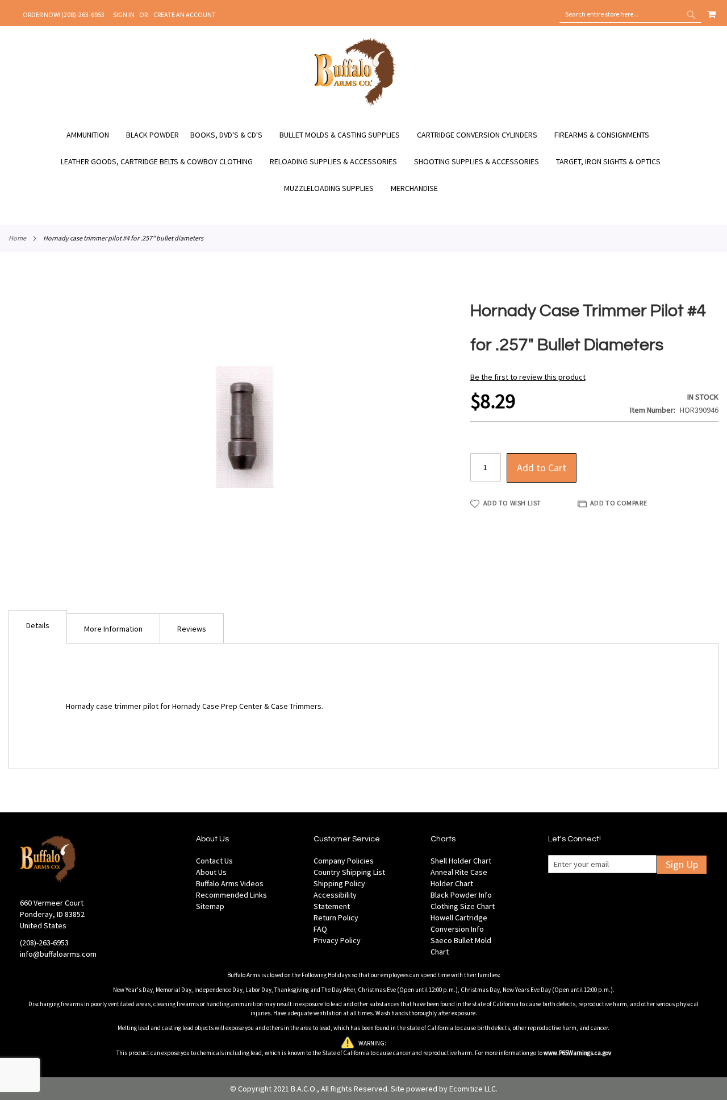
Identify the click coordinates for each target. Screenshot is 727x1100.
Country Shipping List (349, 872)
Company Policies (344, 861)
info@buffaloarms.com (58, 954)
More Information (113, 629)
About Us (211, 872)
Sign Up (682, 864)
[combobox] (630, 14)
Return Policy (336, 917)
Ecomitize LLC (472, 1089)
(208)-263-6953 (44, 942)
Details (37, 625)
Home (17, 238)
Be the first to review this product (528, 377)
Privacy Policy (337, 940)
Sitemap (210, 906)
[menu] (363, 162)
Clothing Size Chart (463, 906)
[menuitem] (93, 135)
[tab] (38, 627)
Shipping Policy (339, 883)
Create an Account (184, 14)
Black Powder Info (461, 895)
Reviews (191, 629)
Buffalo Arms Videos (230, 883)
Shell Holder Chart (461, 861)
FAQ (320, 929)
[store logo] (355, 104)
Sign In (124, 14)
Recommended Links (231, 895)
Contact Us (214, 861)
